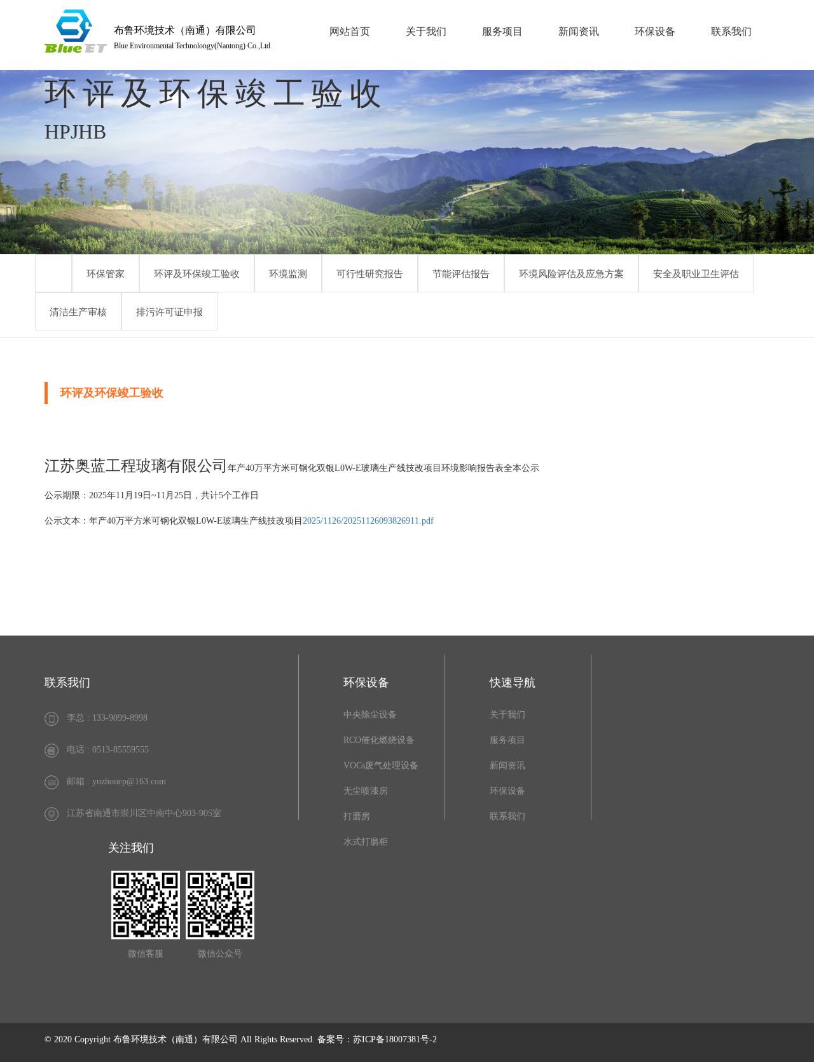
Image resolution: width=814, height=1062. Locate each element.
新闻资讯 (578, 31)
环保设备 (655, 31)
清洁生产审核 (78, 312)
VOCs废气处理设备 (380, 765)
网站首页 (349, 31)
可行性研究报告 (369, 274)
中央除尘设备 (370, 714)
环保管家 (105, 274)
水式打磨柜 (365, 842)
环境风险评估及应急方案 (571, 274)
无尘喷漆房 (365, 791)
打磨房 (356, 816)
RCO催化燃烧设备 (379, 740)
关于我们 (426, 31)
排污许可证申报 (169, 312)
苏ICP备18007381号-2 (395, 1039)
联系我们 (731, 31)
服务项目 (502, 31)
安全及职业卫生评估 (696, 274)
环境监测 (288, 274)
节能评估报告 (461, 274)
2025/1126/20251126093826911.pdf (368, 521)
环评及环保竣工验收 (197, 274)
